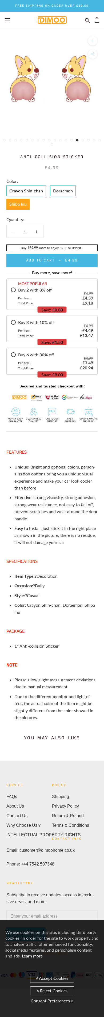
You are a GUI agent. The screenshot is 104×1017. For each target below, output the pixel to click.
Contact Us (16, 815)
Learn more (32, 955)
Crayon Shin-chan (26, 190)
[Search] (87, 20)
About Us (15, 806)
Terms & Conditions (70, 825)
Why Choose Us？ (24, 825)
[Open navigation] (7, 20)
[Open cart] (97, 20)
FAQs (11, 796)
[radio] (52, 296)
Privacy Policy (65, 806)
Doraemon (63, 190)
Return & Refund (68, 815)
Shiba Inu (18, 203)
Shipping (60, 796)
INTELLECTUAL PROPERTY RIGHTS (29, 835)
